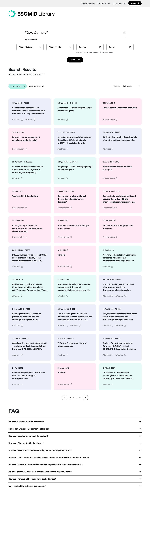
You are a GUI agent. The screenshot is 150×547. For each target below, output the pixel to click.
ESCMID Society (88, 3)
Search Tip (32, 39)
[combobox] (30, 47)
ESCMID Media (104, 3)
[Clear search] (124, 32)
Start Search (75, 59)
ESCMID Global (119, 3)
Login (133, 3)
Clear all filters (35, 86)
